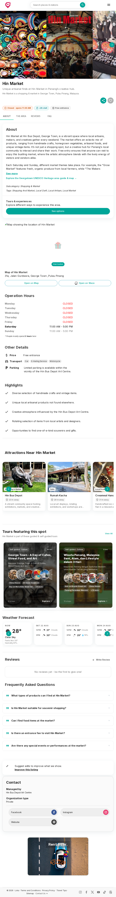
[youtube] (98, 892)
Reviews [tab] (35, 116)
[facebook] (54, 812)
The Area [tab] (21, 116)
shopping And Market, (23, 190)
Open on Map (31, 283)
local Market (69, 190)
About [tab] (7, 116)
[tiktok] (105, 892)
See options (58, 211)
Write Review (103, 659)
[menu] (108, 4)
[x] (92, 892)
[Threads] (111, 892)
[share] (103, 100)
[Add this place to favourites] (111, 100)
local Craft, (42, 190)
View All (109, 533)
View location (58, 264)
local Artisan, (55, 190)
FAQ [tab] (50, 116)
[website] (54, 822)
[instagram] (105, 812)
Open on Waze (87, 283)
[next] (111, 44)
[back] (4, 44)
